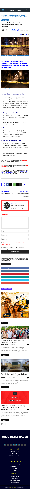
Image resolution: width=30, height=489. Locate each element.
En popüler (4, 322)
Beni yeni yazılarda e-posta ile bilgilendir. (12, 249)
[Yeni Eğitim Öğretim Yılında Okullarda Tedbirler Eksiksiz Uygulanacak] (15, 365)
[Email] (17, 184)
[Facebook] (7, 184)
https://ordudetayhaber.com (17, 205)
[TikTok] (17, 207)
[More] (24, 184)
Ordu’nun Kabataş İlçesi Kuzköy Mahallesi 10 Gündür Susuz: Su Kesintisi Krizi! (23, 195)
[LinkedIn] (22, 445)
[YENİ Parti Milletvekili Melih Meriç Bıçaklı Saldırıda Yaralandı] (15, 397)
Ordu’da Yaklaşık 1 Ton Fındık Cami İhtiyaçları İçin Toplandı (13, 341)
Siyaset (3, 409)
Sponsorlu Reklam (6, 288)
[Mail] (15, 207)
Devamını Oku (5, 355)
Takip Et (26, 271)
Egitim (3, 377)
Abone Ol (25, 283)
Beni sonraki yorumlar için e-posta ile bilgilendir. (14, 247)
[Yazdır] (20, 184)
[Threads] (25, 445)
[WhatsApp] (14, 184)
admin (13, 30)
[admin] (3, 30)
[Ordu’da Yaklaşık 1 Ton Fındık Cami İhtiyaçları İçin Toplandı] (15, 332)
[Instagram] (13, 207)
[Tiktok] (16, 445)
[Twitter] (14, 445)
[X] (10, 184)
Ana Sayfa (4, 15)
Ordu (3, 344)
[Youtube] (22, 207)
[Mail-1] (19, 445)
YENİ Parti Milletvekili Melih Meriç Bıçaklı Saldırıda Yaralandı (13, 406)
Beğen (26, 268)
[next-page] (5, 424)
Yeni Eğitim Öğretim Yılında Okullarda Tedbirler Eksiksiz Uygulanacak (14, 375)
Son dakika (12, 15)
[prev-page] (2, 424)
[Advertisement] (15, 4)
